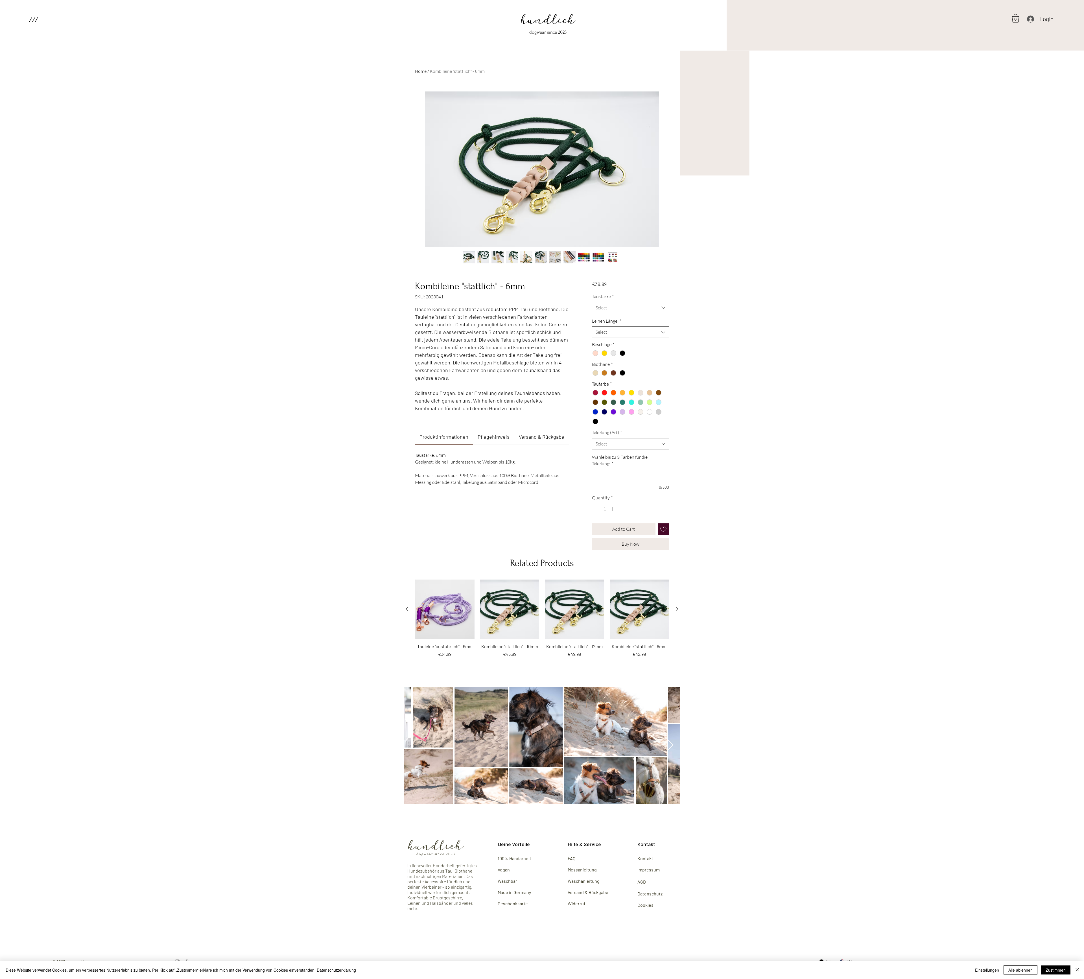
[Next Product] (677, 609)
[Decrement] (597, 508)
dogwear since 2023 (548, 32)
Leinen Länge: (606, 321)
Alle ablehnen (1020, 970)
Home (421, 71)
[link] (443, 437)
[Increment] (613, 508)
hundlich (548, 21)
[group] (542, 621)
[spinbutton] (605, 508)
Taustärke (603, 296)
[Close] (1077, 969)
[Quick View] (445, 609)
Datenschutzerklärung (336, 970)
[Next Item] (670, 745)
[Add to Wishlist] (663, 529)
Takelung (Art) (607, 432)
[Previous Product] (407, 609)
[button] (33, 19)
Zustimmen (1056, 970)
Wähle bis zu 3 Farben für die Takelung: (620, 460)
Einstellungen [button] (987, 970)
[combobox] (630, 307)
